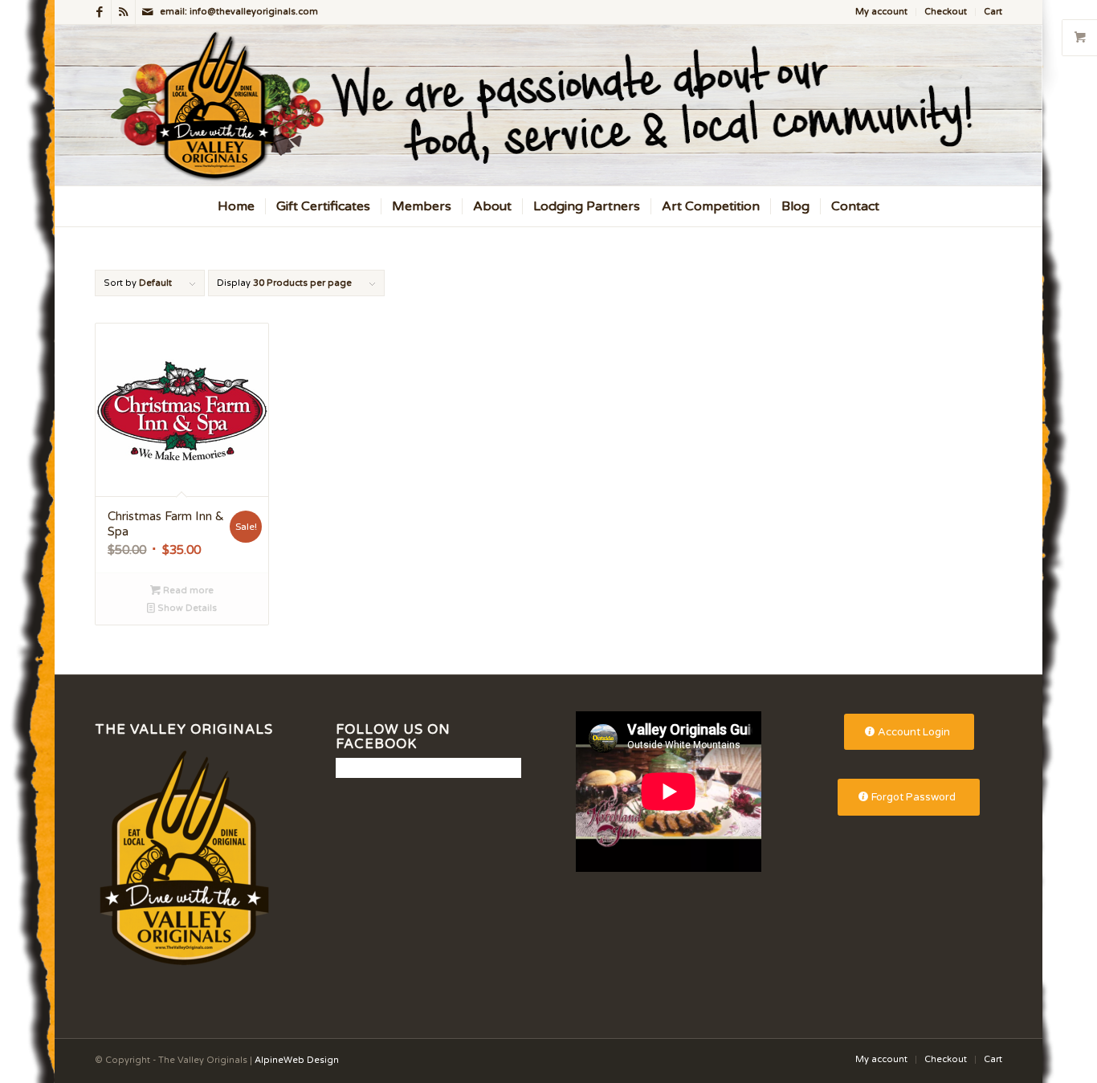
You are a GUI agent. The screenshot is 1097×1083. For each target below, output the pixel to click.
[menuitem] (881, 12)
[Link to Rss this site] (123, 12)
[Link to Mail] (148, 12)
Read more (187, 590)
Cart (993, 11)
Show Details (186, 608)
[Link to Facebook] (99, 12)
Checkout (945, 11)
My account (881, 11)
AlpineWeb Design (297, 1060)
